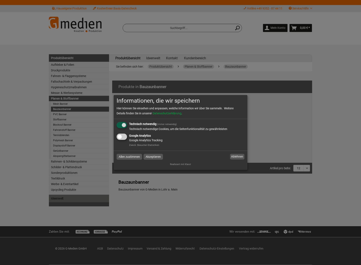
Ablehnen (237, 156)
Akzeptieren (153, 156)
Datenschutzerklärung (167, 113)
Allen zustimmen (129, 156)
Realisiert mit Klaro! (180, 164)
